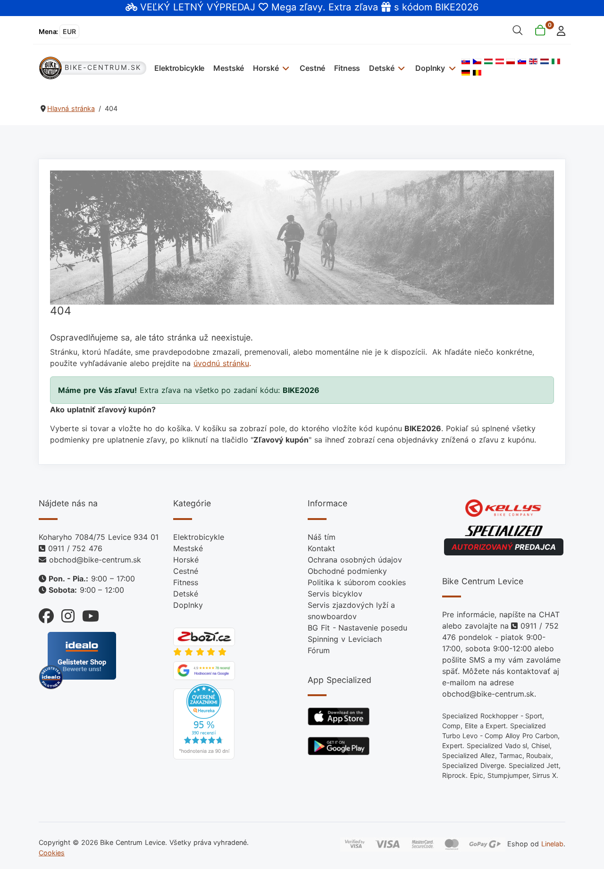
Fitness (347, 68)
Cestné (312, 68)
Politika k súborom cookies (357, 582)
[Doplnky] (451, 68)
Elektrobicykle (179, 68)
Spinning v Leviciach (345, 639)
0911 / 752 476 (75, 548)
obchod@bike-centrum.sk (95, 559)
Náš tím (322, 537)
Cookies (52, 853)
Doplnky (430, 68)
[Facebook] (46, 613)
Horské (265, 68)
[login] (558, 30)
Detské (381, 68)
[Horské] (285, 68)
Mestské (228, 68)
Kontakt (321, 548)
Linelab (552, 844)
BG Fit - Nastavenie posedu (357, 627)
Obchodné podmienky (347, 571)
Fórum (319, 650)
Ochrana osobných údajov (355, 559)
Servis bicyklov (335, 593)
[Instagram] (64, 613)
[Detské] (400, 68)
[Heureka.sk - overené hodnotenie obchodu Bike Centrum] (204, 720)
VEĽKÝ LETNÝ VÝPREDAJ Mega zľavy (231, 7)
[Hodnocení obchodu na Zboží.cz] (204, 636)
